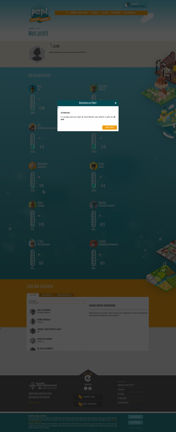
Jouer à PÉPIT (109, 128)
